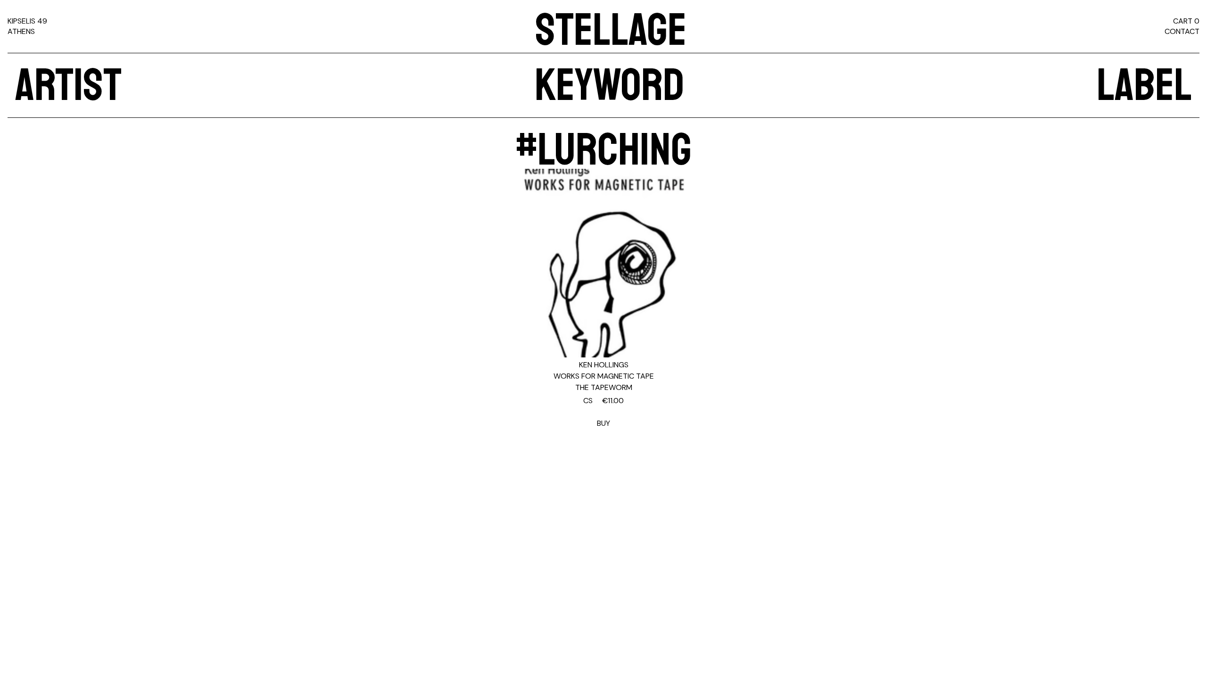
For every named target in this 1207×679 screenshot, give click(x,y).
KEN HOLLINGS (603, 365)
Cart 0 (1186, 21)
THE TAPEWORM (603, 387)
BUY (603, 412)
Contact (1182, 31)
